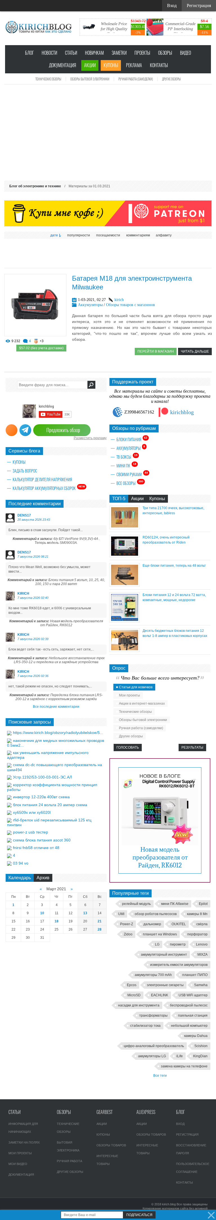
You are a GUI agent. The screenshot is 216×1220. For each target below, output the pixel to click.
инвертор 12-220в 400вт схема (41, 797)
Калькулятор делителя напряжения (42, 479)
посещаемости (108, 235)
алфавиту (164, 235)
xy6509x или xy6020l (32, 812)
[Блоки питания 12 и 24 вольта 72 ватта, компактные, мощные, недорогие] (124, 621)
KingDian (200, 1056)
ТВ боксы (127, 457)
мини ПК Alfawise (174, 904)
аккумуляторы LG (152, 1056)
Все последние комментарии (56, 707)
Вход (180, 1124)
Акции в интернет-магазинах (142, 703)
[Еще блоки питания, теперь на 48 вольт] (124, 585)
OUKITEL (179, 924)
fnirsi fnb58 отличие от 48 (36, 847)
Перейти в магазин (156, 351)
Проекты (142, 53)
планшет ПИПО (195, 975)
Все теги (160, 1076)
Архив (43, 877)
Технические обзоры (48, 79)
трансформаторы (153, 1015)
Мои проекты (129, 695)
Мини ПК (126, 465)
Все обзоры (129, 483)
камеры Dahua (196, 1036)
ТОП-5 (118, 498)
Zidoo (128, 934)
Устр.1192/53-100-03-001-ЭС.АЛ (42, 777)
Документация (62, 65)
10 (42, 913)
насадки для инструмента (138, 1005)
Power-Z (126, 924)
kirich (119, 300)
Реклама (134, 65)
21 (100, 921)
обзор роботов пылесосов (156, 914)
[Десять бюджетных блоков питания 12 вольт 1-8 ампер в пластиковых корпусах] (124, 650)
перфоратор (197, 934)
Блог (29, 53)
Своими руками (132, 474)
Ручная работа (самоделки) (135, 79)
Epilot (203, 904)
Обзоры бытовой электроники (89, 79)
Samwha (201, 985)
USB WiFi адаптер (193, 995)
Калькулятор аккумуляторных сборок (49, 488)
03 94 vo (20, 863)
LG (157, 944)
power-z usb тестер (30, 832)
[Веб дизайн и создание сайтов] (8, 5)
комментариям (138, 235)
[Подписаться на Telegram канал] (25, 430)
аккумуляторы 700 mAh (153, 975)
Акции (90, 65)
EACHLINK (159, 995)
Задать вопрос (25, 471)
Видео (185, 53)
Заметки (119, 53)
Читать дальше (195, 351)
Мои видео (17, 1164)
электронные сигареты (165, 985)
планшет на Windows (160, 934)
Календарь (19, 877)
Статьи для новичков (135, 687)
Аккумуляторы (90, 305)
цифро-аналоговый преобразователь (154, 1046)
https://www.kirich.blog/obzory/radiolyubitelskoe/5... (58, 732)
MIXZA (202, 955)
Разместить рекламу (90, 438)
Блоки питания (131, 439)
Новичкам (94, 53)
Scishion (201, 1046)
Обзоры (165, 53)
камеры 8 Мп (197, 914)
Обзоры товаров (111, 1145)
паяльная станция (193, 1015)
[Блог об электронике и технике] (39, 27)
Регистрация (187, 1134)
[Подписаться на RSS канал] (11, 430)
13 (85, 913)
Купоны (111, 65)
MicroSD (134, 995)
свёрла (202, 924)
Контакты (159, 65)
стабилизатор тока (145, 1026)
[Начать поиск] (91, 385)
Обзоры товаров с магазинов (130, 305)
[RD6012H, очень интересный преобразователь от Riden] (124, 555)
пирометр (178, 944)
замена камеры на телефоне (184, 1066)
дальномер (152, 924)
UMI (121, 914)
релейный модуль (136, 904)
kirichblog (182, 412)
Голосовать (127, 747)
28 (100, 929)
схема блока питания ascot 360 (42, 840)
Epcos (131, 985)
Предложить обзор (63, 430)
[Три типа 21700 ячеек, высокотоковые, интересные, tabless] (124, 527)
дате (54, 235)
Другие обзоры (171, 79)
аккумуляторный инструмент (164, 955)
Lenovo (202, 944)
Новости (49, 53)
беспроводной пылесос (189, 1005)
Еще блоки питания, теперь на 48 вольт (174, 566)
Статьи (71, 53)
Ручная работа (69, 1161)
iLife (179, 1056)
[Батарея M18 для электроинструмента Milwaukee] (35, 334)
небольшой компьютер (189, 1026)
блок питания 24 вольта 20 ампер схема (50, 805)
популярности (78, 235)
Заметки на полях (24, 1142)
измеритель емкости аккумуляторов (179, 965)
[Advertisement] (108, 132)
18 (56, 921)
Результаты (192, 747)
